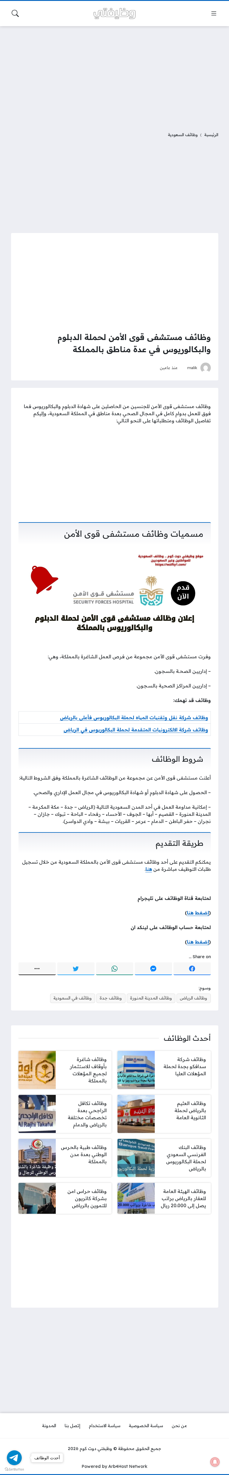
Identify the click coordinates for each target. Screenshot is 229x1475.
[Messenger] (153, 968)
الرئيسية (211, 134)
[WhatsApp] (114, 968)
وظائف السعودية (183, 134)
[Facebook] (192, 968)
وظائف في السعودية (72, 998)
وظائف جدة (111, 998)
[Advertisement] (114, 75)
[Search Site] (15, 13)
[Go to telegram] (14, 1457)
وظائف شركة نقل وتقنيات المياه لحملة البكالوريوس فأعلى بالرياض (134, 717)
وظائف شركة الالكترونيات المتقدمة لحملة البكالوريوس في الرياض (136, 730)
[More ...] (37, 968)
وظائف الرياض (193, 998)
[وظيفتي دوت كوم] (114, 13)
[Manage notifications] (215, 1462)
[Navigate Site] (214, 13)
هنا (149, 869)
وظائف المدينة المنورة (151, 998)
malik (192, 367)
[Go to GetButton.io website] (14, 1469)
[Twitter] (76, 968)
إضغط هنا (198, 913)
